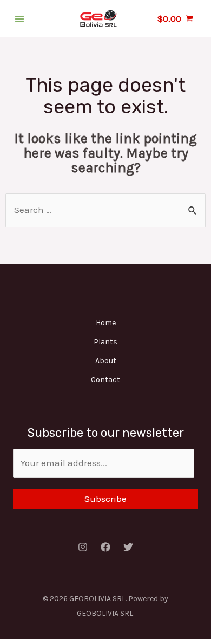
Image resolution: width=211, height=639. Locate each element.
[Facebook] (105, 547)
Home (106, 322)
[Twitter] (128, 547)
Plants (105, 341)
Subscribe (105, 498)
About (105, 360)
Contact (105, 379)
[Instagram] (83, 547)
